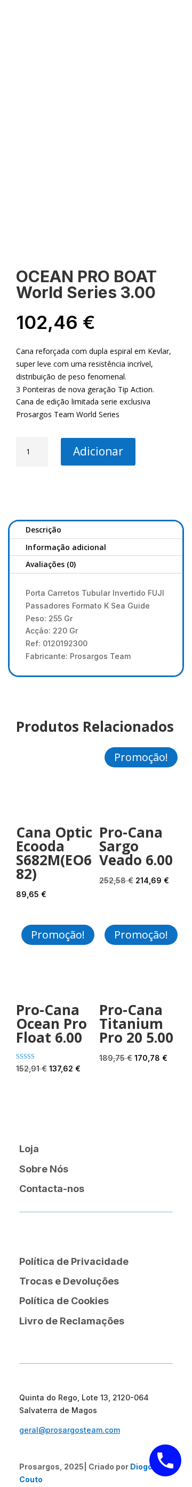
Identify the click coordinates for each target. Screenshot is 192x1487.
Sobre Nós (43, 1169)
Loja (29, 1148)
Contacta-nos (51, 1188)
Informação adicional (66, 547)
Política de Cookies (64, 1300)
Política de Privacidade (74, 1261)
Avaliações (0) (51, 564)
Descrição (43, 530)
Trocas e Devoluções (69, 1281)
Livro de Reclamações (71, 1321)
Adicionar (98, 451)
